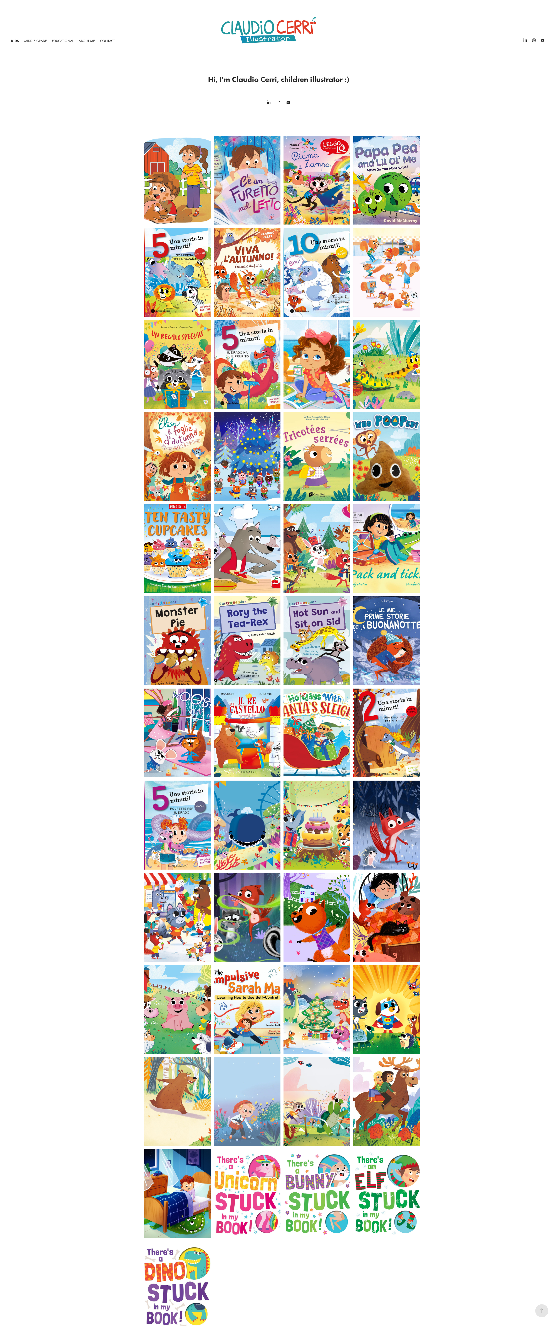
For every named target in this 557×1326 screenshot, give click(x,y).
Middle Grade (35, 41)
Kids (15, 41)
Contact (107, 41)
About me (87, 41)
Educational (63, 41)
